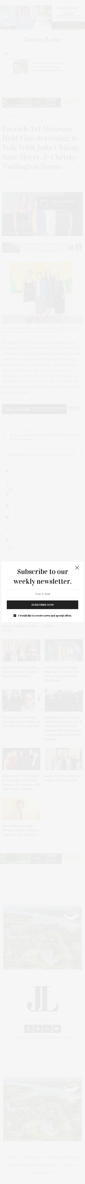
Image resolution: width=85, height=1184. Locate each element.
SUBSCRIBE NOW (42, 605)
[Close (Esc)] (77, 568)
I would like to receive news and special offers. (45, 616)
